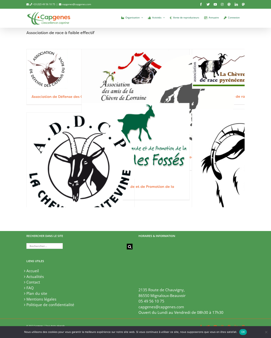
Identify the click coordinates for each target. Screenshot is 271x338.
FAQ (30, 287)
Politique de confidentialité (50, 304)
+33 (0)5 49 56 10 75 (43, 4)
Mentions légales (41, 299)
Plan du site (36, 293)
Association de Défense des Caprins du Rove (70, 96)
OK (243, 331)
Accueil (32, 270)
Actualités (35, 276)
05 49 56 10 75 (151, 301)
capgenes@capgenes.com (76, 4)
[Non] (266, 332)
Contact (33, 282)
